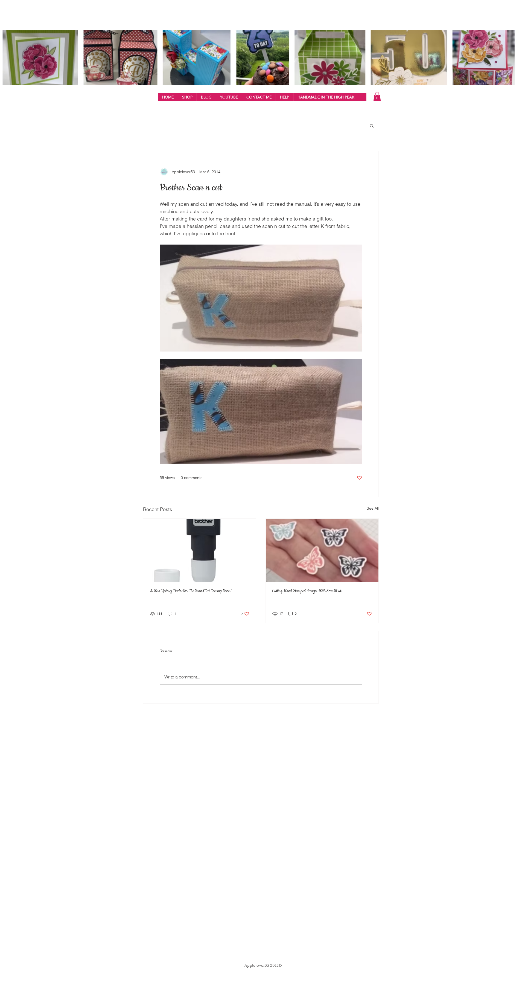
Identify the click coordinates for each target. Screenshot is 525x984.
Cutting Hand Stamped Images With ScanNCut (306, 591)
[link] (377, 96)
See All (373, 508)
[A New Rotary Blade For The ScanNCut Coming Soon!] (199, 550)
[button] (187, 97)
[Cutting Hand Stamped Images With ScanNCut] (322, 550)
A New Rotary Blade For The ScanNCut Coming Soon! (191, 591)
